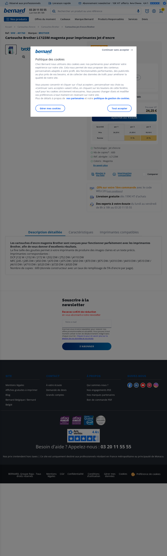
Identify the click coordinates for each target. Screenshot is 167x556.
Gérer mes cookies (50, 108)
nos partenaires (75, 98)
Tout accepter (119, 108)
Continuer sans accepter (115, 49)
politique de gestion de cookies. (112, 98)
